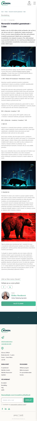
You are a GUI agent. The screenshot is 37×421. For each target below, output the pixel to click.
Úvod (2, 11)
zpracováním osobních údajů (18, 404)
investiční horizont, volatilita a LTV (10, 75)
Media (6, 11)
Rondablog (5, 15)
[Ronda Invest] (6, 3)
